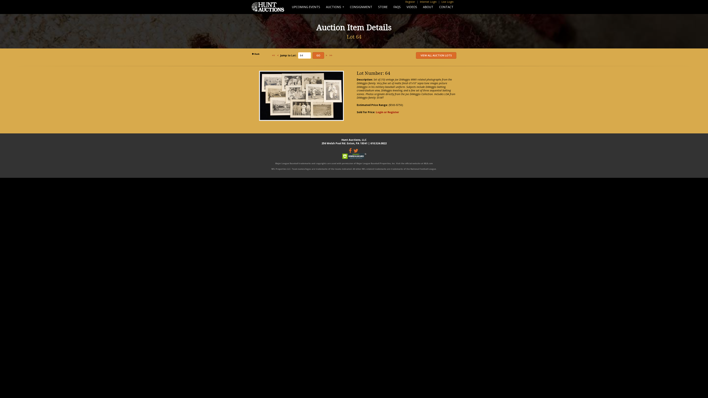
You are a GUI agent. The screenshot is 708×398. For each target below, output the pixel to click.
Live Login (447, 2)
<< (273, 55)
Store (383, 7)
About (428, 7)
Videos (412, 7)
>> (330, 55)
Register (410, 2)
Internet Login (428, 2)
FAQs (397, 7)
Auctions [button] (334, 7)
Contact (446, 7)
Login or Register (387, 112)
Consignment (361, 7)
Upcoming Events (306, 7)
